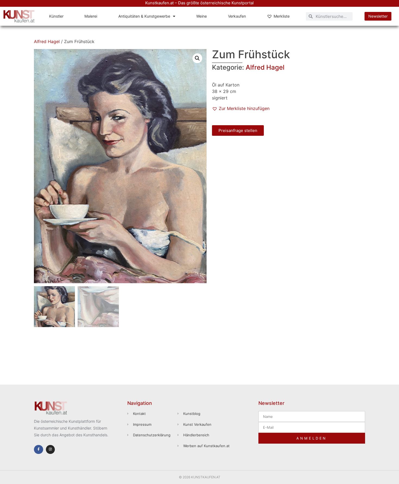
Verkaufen (237, 16)
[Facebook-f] (38, 449)
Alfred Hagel (47, 41)
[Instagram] (50, 449)
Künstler (56, 16)
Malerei (90, 16)
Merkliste (282, 16)
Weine (201, 16)
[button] (197, 58)
